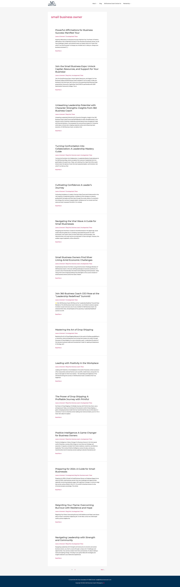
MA (104, 583)
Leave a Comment (60, 36)
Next (103, 569)
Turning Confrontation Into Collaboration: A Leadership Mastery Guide (74, 149)
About (94, 3)
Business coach (76, 155)
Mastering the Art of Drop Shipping (74, 329)
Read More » (58, 51)
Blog (100, 3)
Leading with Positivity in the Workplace (77, 363)
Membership (126, 3)
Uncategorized (70, 36)
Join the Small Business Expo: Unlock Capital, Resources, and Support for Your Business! (77, 69)
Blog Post (68, 75)
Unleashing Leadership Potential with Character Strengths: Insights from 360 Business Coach (76, 108)
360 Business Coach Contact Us (112, 3)
